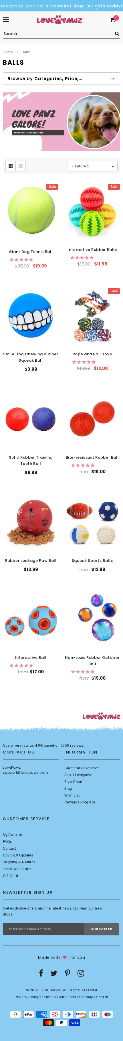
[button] (22, 260)
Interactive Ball (30, 657)
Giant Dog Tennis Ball (31, 251)
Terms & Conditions (59, 997)
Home (8, 52)
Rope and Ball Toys (92, 354)
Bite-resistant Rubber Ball (92, 457)
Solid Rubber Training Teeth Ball (31, 460)
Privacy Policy (27, 997)
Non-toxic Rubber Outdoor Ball (92, 661)
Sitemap (86, 997)
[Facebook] (41, 973)
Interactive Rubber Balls (92, 249)
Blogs (7, 914)
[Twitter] (54, 973)
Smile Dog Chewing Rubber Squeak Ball (30, 357)
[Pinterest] (68, 973)
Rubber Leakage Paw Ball (31, 560)
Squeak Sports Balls (92, 560)
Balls (26, 52)
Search (102, 997)
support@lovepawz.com (25, 772)
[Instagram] (80, 973)
